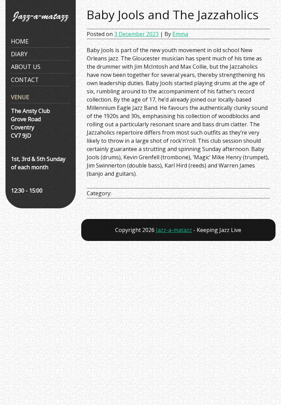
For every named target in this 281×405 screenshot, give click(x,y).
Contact (25, 80)
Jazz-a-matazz (174, 230)
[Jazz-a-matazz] (40, 24)
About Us (25, 66)
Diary (19, 54)
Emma (180, 34)
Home (20, 41)
